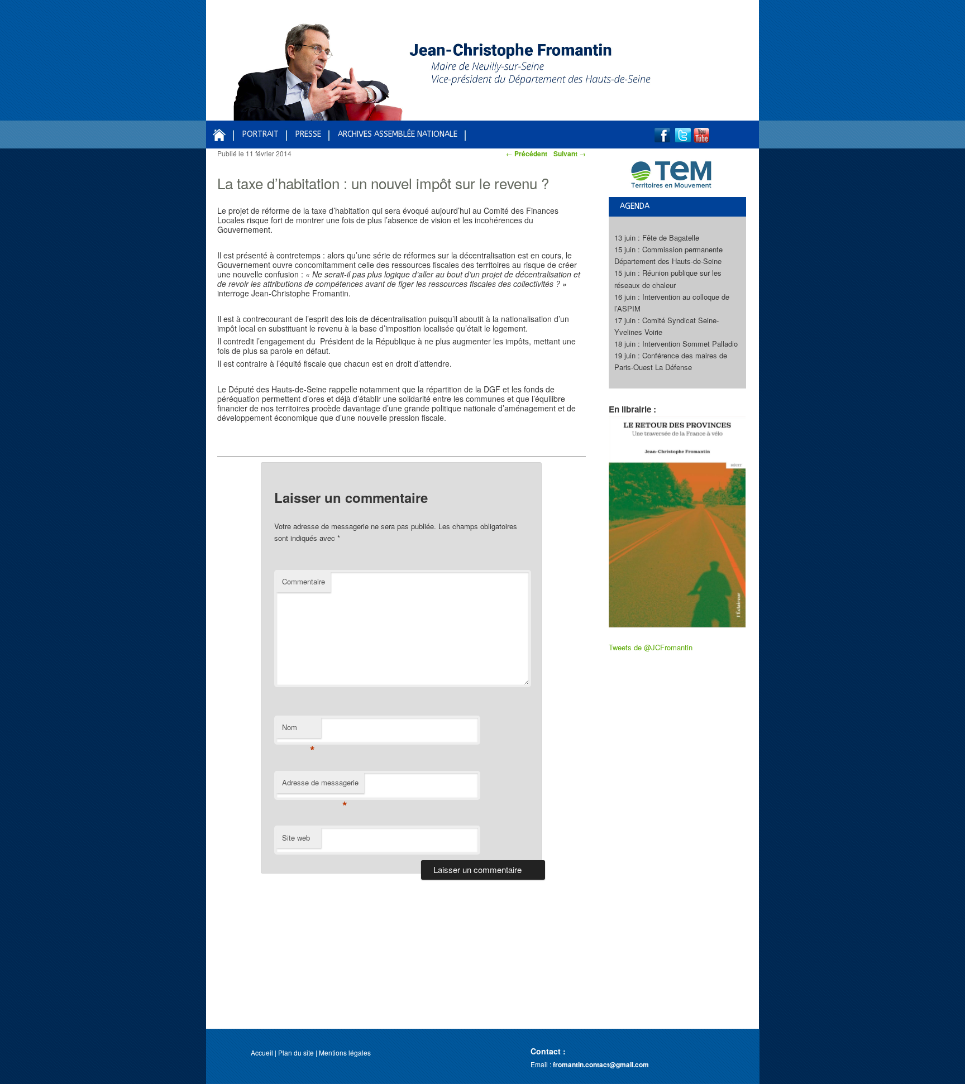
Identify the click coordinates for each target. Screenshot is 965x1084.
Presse (308, 134)
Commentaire (303, 581)
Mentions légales (345, 1052)
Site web (296, 837)
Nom (298, 730)
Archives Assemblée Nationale (397, 134)
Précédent (526, 153)
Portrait (260, 134)
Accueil (262, 1052)
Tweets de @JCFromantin (650, 647)
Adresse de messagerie (320, 785)
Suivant (569, 153)
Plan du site (296, 1052)
